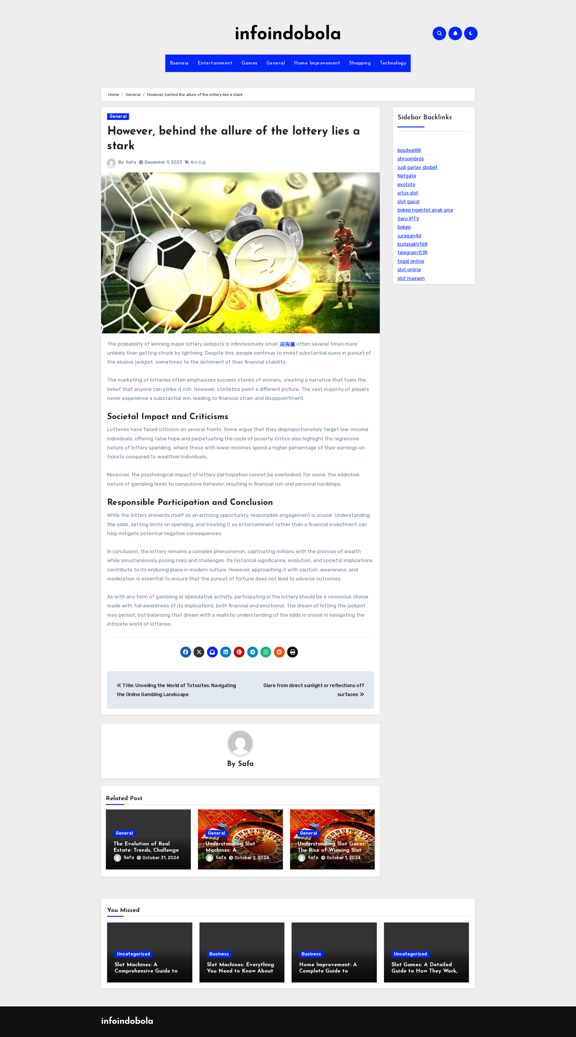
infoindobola (288, 35)
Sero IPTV (408, 219)
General (275, 63)
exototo (406, 184)
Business (179, 63)
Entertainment (215, 63)
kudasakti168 (413, 244)
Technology (393, 63)
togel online (411, 261)
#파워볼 (198, 162)
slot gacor (409, 201)
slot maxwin (411, 278)
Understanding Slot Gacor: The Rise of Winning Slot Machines (332, 851)
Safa (131, 162)
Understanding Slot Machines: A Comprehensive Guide (233, 851)
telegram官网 (413, 252)
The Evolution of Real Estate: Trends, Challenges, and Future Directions (147, 851)
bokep (404, 227)
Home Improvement (317, 63)
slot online (409, 270)
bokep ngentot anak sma (425, 210)
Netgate (407, 176)
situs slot (408, 193)
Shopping (360, 63)
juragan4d (409, 236)
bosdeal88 (409, 150)
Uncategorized (133, 954)
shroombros (411, 159)
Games (249, 63)
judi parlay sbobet (418, 167)
